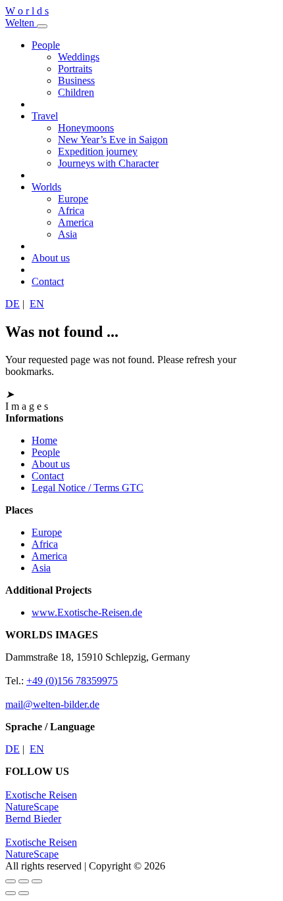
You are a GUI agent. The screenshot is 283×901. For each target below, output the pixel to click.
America (75, 222)
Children (76, 92)
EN (37, 303)
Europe (73, 198)
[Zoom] (37, 881)
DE (12, 303)
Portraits (75, 68)
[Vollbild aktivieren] (23, 881)
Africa (71, 210)
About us (51, 257)
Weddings (78, 56)
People (46, 45)
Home (44, 440)
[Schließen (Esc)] (10, 881)
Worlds (46, 186)
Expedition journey (98, 151)
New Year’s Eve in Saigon (113, 139)
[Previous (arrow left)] (10, 893)
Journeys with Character (108, 163)
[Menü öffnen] (42, 26)
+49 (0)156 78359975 (72, 680)
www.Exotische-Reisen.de (87, 612)
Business (76, 80)
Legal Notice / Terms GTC (87, 487)
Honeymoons (86, 127)
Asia (67, 234)
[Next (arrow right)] (23, 893)
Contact (48, 281)
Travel (45, 115)
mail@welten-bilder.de (52, 704)
